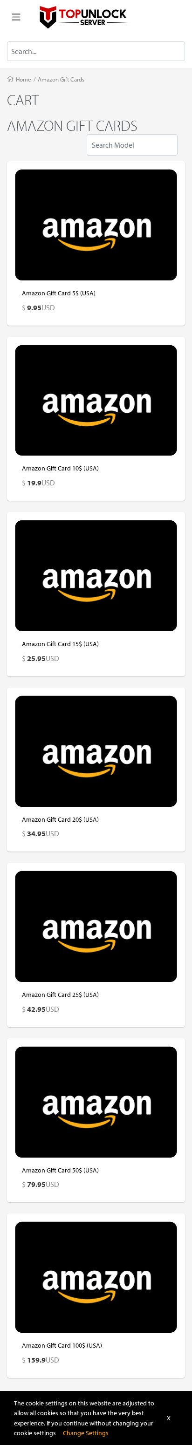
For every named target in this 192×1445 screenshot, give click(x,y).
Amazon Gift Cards (61, 79)
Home (23, 79)
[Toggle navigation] (16, 17)
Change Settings (86, 1432)
